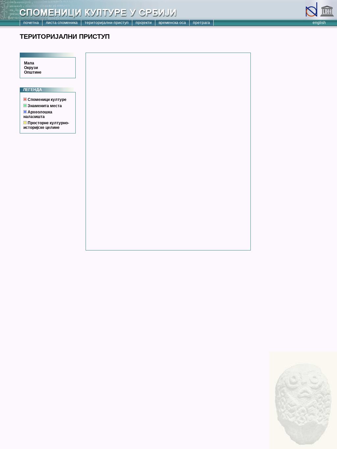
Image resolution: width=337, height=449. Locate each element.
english (319, 22)
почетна (31, 22)
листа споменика (62, 22)
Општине (32, 72)
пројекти (144, 22)
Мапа (29, 63)
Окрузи (31, 67)
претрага (201, 22)
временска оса (172, 22)
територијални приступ (107, 22)
